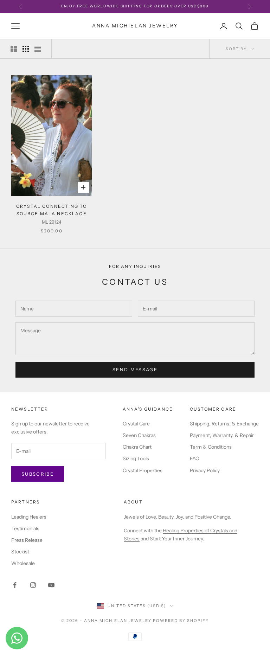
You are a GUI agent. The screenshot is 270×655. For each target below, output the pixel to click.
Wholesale (23, 563)
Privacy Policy (205, 470)
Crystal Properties (142, 470)
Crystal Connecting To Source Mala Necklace (51, 210)
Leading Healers (28, 517)
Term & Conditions (211, 447)
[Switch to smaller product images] (25, 48)
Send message (135, 369)
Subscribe (37, 474)
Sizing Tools (136, 458)
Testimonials (25, 528)
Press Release (27, 540)
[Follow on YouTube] (51, 585)
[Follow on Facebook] (14, 585)
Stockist (20, 551)
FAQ (194, 458)
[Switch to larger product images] (14, 48)
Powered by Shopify (181, 620)
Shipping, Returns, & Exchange (224, 423)
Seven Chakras (139, 435)
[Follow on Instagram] (33, 585)
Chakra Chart (137, 447)
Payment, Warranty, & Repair (222, 435)
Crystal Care (136, 423)
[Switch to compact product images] (37, 48)
